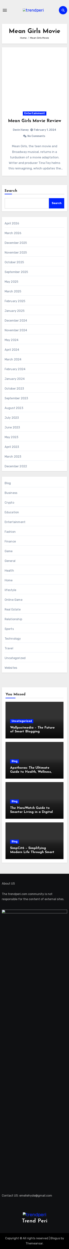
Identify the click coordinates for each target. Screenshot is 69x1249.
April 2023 (12, 447)
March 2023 (13, 456)
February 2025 (15, 301)
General (10, 561)
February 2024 (15, 369)
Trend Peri (34, 1221)
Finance (10, 541)
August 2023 (14, 408)
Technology (13, 638)
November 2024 (16, 330)
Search (11, 191)
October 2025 (14, 262)
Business (11, 493)
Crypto (9, 502)
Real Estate (13, 609)
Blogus (55, 1238)
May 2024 (12, 340)
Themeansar (34, 1243)
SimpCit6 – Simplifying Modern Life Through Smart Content (32, 852)
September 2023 (16, 398)
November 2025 (16, 252)
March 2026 (13, 233)
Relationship (13, 619)
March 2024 (13, 359)
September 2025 (16, 272)
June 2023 (12, 427)
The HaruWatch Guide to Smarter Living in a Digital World (31, 812)
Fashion (10, 531)
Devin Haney (21, 129)
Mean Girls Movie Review (34, 121)
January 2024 (15, 379)
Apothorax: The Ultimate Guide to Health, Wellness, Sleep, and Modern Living (31, 771)
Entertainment (34, 113)
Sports (9, 629)
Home (9, 580)
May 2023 (11, 437)
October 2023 (14, 388)
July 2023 (12, 417)
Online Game (13, 599)
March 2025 (13, 291)
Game (9, 551)
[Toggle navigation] (5, 10)
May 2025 (11, 281)
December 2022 (16, 466)
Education (12, 512)
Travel (9, 648)
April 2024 (12, 349)
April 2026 (12, 223)
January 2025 (14, 311)
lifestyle (10, 590)
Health (9, 570)
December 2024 (16, 320)
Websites (11, 668)
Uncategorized (15, 658)
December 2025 (16, 243)
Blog (8, 483)
